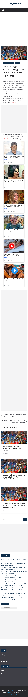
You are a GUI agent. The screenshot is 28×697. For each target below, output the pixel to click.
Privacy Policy (4, 655)
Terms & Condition (6, 658)
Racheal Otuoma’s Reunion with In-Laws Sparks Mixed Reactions (13, 421)
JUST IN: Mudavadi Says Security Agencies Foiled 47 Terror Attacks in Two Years (14, 477)
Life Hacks (17, 62)
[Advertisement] (14, 31)
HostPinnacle (6, 138)
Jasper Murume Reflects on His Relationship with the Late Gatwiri (13, 449)
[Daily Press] (3, 10)
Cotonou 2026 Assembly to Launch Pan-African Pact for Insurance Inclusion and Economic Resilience (12, 589)
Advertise (3, 673)
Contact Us (4, 661)
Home (2, 670)
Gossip (12, 62)
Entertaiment (6, 62)
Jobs (2, 677)
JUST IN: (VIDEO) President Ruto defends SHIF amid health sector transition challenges (14, 505)
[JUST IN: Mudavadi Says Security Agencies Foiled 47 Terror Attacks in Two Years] (14, 460)
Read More (14, 102)
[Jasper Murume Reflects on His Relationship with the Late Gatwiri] (14, 432)
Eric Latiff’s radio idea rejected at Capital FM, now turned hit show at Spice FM (14, 416)
